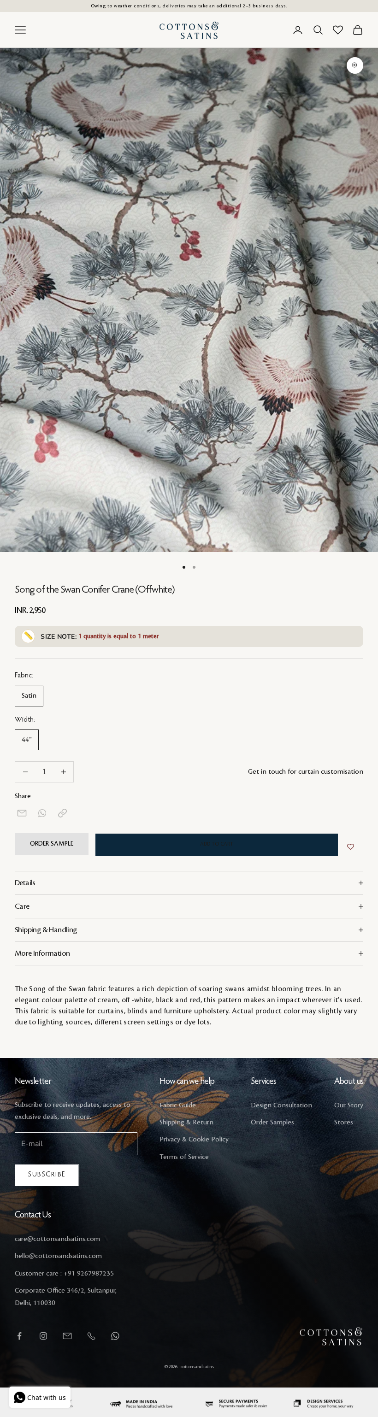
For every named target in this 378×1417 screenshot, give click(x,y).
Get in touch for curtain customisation (305, 772)
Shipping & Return (186, 1122)
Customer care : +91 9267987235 (64, 1273)
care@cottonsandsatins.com (57, 1239)
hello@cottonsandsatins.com (58, 1256)
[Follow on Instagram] (43, 1336)
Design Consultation (281, 1105)
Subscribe (47, 1174)
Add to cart (216, 844)
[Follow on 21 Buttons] (67, 1336)
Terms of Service (184, 1157)
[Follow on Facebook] (19, 1336)
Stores (343, 1122)
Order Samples (272, 1122)
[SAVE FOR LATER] (350, 847)
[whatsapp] (42, 813)
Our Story (348, 1105)
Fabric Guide (177, 1105)
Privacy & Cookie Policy (194, 1139)
